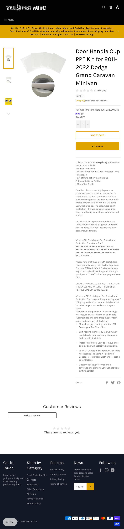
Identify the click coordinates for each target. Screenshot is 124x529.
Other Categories (35, 489)
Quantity (80, 117)
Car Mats (31, 479)
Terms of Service (35, 498)
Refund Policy (57, 469)
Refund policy (34, 503)
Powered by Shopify (29, 521)
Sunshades (32, 484)
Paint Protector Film (37, 475)
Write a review (32, 415)
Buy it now (97, 146)
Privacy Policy (57, 479)
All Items (31, 494)
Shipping (80, 100)
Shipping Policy (58, 474)
